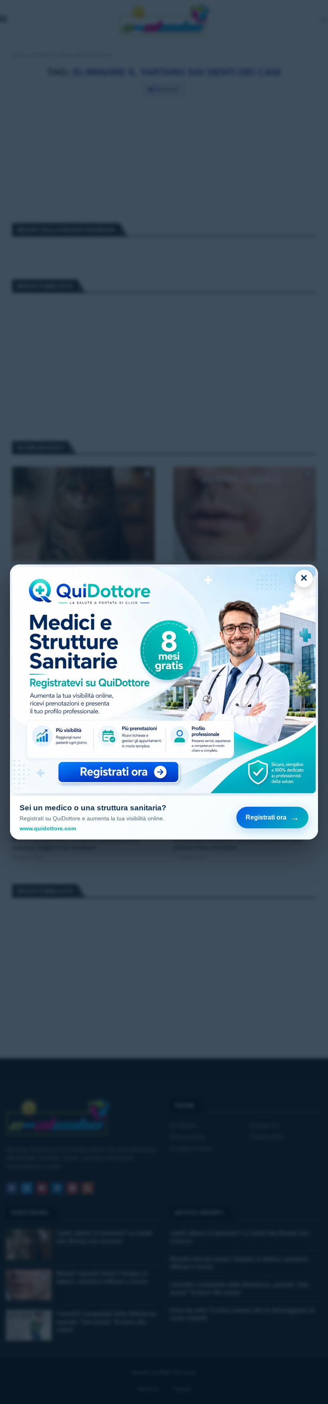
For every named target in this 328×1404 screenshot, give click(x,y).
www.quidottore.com (48, 828)
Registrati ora (272, 817)
